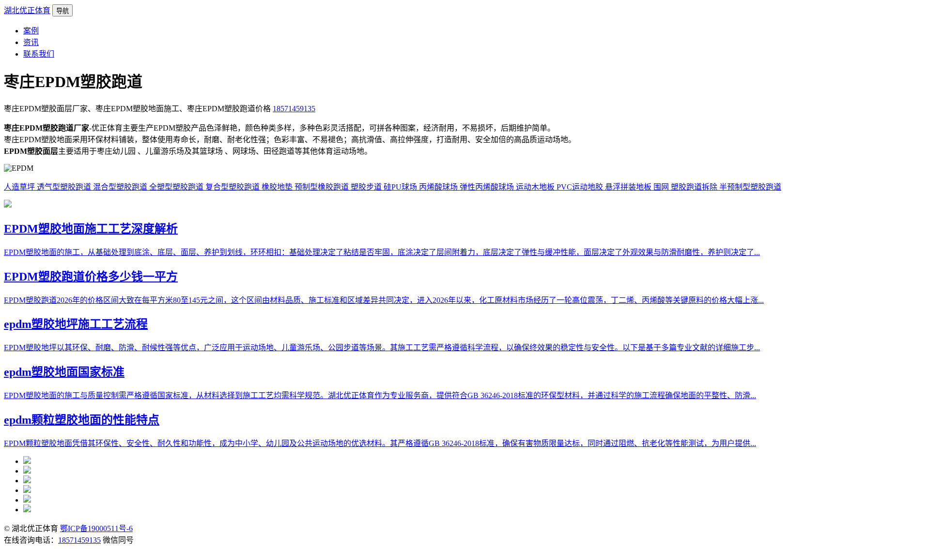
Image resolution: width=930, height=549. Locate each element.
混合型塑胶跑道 (121, 187)
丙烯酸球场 (439, 187)
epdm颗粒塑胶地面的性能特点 (81, 420)
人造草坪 (20, 187)
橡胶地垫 (278, 187)
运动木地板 (536, 187)
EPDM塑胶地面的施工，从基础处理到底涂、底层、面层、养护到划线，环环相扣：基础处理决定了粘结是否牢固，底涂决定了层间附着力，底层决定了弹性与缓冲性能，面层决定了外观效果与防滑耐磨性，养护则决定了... (382, 252)
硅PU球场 (401, 187)
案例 (31, 31)
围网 (662, 187)
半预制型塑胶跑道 (750, 187)
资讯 (31, 42)
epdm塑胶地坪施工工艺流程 (76, 324)
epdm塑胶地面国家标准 (64, 372)
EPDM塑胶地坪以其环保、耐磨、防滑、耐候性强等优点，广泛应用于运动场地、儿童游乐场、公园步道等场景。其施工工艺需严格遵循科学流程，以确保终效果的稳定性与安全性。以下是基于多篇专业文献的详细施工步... (382, 347)
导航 (62, 11)
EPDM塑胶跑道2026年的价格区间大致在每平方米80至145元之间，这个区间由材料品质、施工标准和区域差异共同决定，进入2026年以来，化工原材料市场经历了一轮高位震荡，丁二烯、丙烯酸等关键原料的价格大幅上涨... (384, 300)
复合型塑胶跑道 (233, 187)
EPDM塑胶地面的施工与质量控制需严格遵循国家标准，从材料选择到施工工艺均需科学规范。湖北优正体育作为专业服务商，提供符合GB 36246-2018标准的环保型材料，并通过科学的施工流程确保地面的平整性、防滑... (380, 395)
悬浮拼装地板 (629, 187)
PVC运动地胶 (581, 187)
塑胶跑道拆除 (695, 187)
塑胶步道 (367, 187)
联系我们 (38, 54)
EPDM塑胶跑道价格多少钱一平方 (91, 276)
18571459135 (294, 108)
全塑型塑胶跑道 (177, 187)
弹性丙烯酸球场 (488, 187)
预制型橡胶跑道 (322, 187)
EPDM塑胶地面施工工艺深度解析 (91, 229)
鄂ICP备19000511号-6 (96, 528)
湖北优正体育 (27, 10)
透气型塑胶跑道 (65, 187)
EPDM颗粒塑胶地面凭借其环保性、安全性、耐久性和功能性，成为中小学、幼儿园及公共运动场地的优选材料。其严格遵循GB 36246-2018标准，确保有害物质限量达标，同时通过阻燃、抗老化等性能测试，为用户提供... (380, 443)
